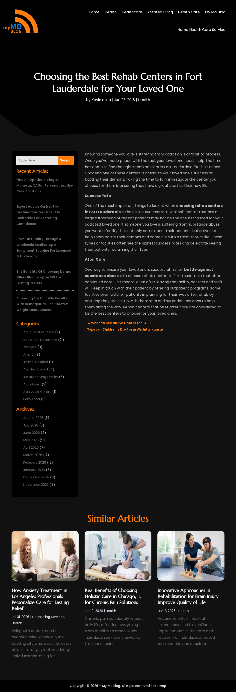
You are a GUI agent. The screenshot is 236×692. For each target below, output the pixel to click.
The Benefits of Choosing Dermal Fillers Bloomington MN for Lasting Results (44, 277)
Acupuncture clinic (38, 332)
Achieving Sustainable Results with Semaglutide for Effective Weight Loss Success (42, 304)
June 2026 (31, 432)
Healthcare (132, 12)
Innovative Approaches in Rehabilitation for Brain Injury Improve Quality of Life (188, 596)
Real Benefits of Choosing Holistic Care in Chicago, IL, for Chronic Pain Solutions (113, 596)
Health (111, 12)
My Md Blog (215, 12)
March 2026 (32, 455)
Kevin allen (101, 99)
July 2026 (30, 425)
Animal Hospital (35, 362)
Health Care (189, 12)
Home (94, 12)
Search (65, 160)
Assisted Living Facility (40, 377)
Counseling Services (48, 616)
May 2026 (31, 440)
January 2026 (34, 470)
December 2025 (36, 477)
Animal (28, 354)
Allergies (29, 347)
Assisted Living (160, 12)
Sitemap (159, 685)
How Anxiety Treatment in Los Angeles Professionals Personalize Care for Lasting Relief (40, 599)
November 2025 (36, 484)
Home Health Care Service (201, 29)
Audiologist (32, 384)
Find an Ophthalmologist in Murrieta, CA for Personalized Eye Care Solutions (44, 185)
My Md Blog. (111, 685)
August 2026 (33, 417)
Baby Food (31, 399)
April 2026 (31, 447)
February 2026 (34, 462)
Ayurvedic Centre (37, 391)
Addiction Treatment (40, 339)
